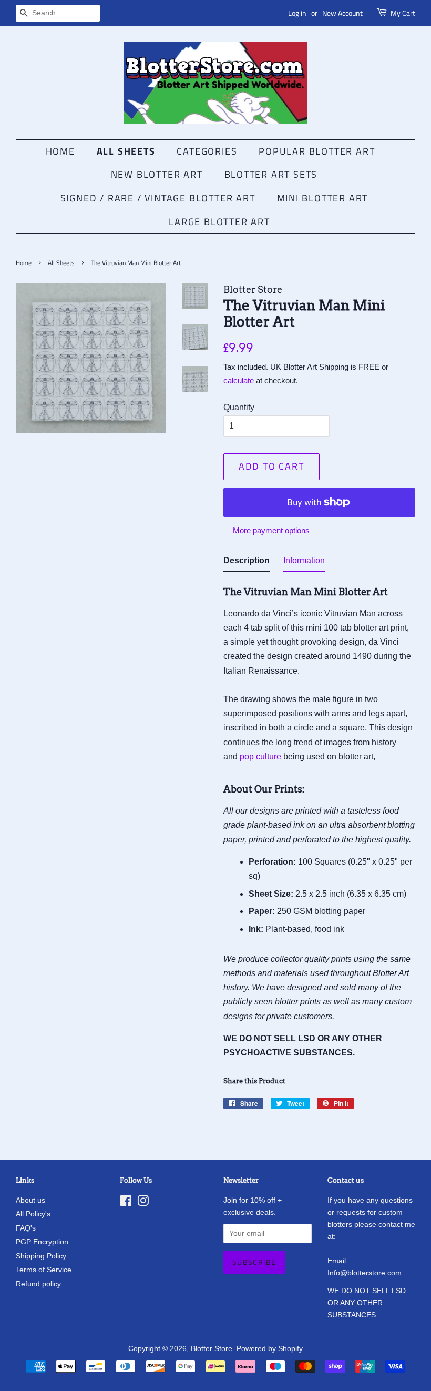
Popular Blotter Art (317, 151)
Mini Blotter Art (322, 198)
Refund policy (38, 1284)
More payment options (271, 530)
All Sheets (126, 151)
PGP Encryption (42, 1242)
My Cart (403, 12)
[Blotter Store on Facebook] (126, 1203)
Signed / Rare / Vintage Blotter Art (157, 198)
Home (60, 151)
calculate (238, 380)
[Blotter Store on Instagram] (143, 1203)
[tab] (246, 562)
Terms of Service (43, 1270)
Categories (207, 151)
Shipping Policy (41, 1256)
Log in (297, 12)
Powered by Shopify (270, 1349)
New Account (342, 12)
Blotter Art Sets (271, 174)
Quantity (238, 407)
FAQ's (26, 1228)
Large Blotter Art (219, 222)
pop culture (260, 756)
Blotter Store (211, 1349)
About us (30, 1200)
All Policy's (33, 1214)
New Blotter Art (157, 174)
